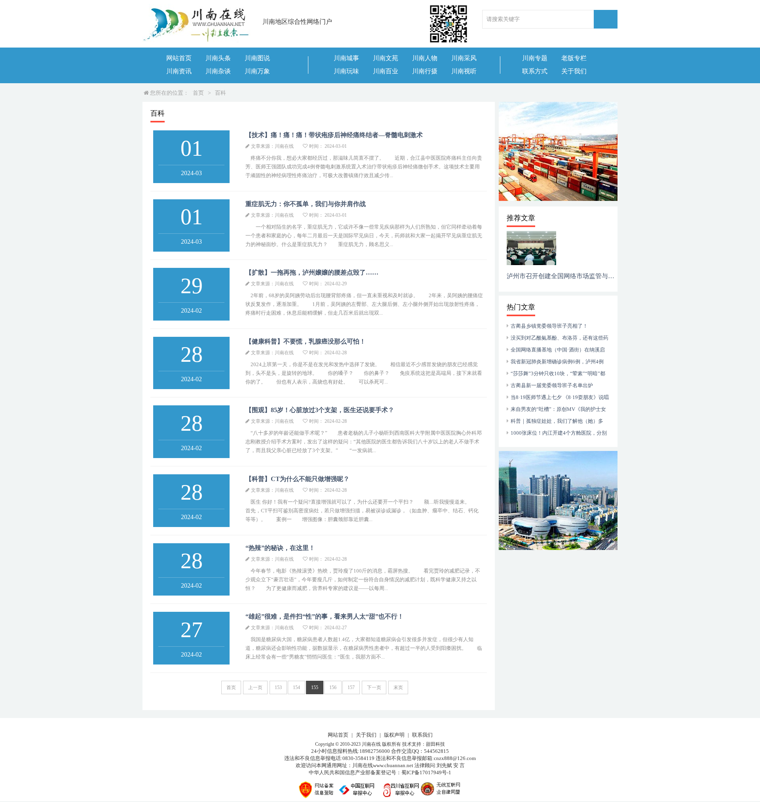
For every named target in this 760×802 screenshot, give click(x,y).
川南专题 (534, 58)
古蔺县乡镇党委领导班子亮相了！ (549, 326)
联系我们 (422, 735)
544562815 (436, 751)
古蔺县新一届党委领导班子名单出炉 (552, 385)
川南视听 (464, 71)
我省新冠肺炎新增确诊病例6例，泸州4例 (557, 362)
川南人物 (424, 58)
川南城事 (346, 58)
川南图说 (257, 58)
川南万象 (257, 71)
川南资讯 (179, 71)
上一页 (255, 687)
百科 (220, 93)
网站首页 (179, 58)
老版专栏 (574, 58)
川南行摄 (424, 71)
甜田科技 (435, 744)
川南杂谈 (218, 71)
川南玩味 (346, 71)
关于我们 (574, 71)
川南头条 (218, 58)
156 (332, 687)
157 (351, 687)
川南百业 (385, 71)
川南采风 (464, 58)
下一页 (374, 687)
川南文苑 (385, 58)
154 (296, 687)
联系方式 (534, 71)
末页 (398, 687)
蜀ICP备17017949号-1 (426, 772)
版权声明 (394, 735)
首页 (198, 93)
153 (278, 687)
